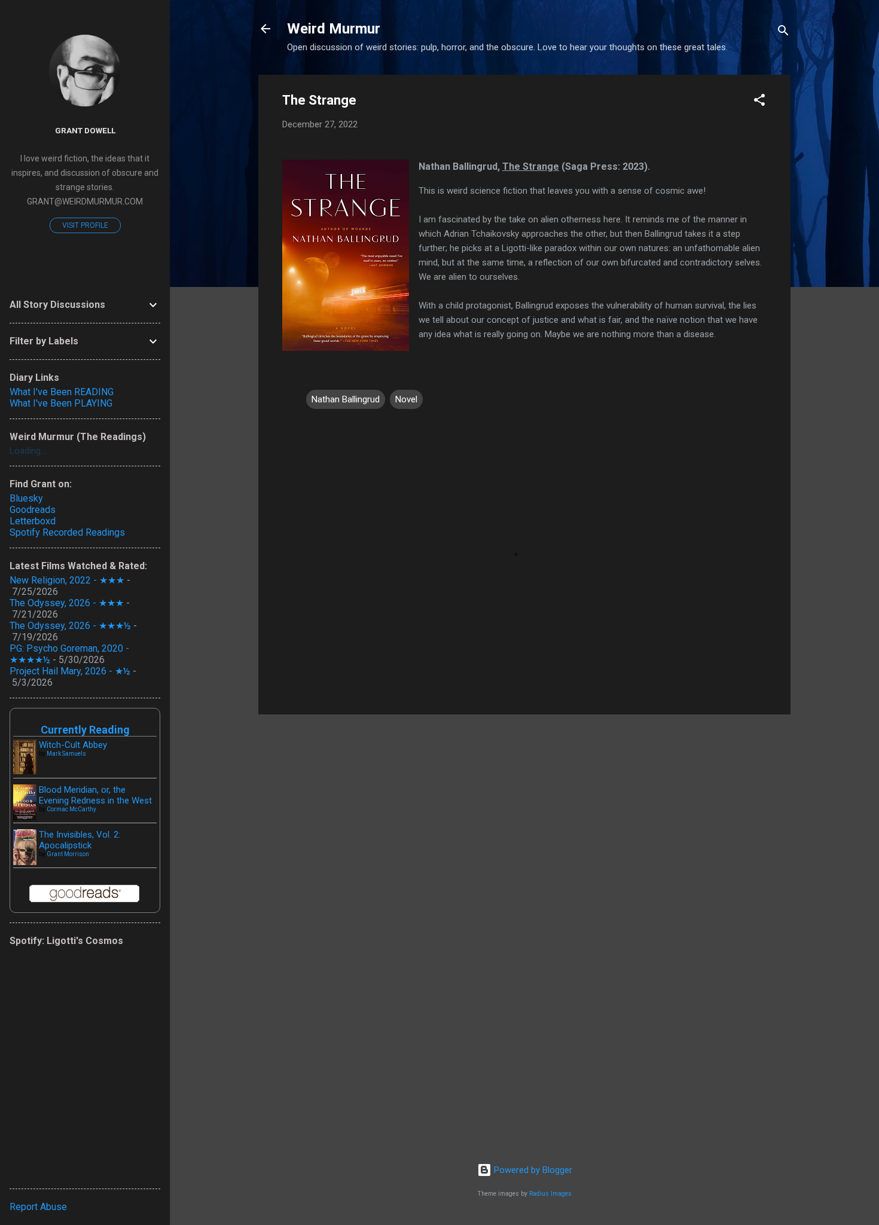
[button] (759, 102)
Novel (406, 399)
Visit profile (85, 225)
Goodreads (33, 509)
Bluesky (26, 498)
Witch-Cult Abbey (73, 745)
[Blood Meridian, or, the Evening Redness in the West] (24, 817)
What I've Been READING (62, 392)
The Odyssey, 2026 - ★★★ (67, 603)
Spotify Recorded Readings (67, 532)
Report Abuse (38, 1206)
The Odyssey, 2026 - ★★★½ (70, 625)
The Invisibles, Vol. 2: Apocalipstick (79, 840)
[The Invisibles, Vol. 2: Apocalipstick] (24, 862)
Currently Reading (85, 729)
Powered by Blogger (532, 1170)
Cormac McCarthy (71, 809)
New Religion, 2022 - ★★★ (67, 580)
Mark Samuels (66, 753)
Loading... (28, 450)
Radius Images (550, 1193)
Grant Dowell (85, 130)
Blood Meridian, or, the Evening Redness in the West (95, 795)
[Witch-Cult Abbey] (24, 771)
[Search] (783, 32)
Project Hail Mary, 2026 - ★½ (70, 671)
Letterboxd (33, 521)
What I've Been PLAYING (61, 403)
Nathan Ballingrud (346, 399)
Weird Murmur (333, 28)
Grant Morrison (68, 854)
